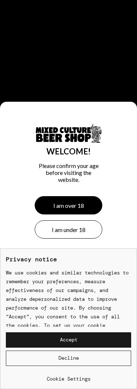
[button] (68, 340)
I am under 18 (68, 229)
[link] (68, 376)
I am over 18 (68, 205)
